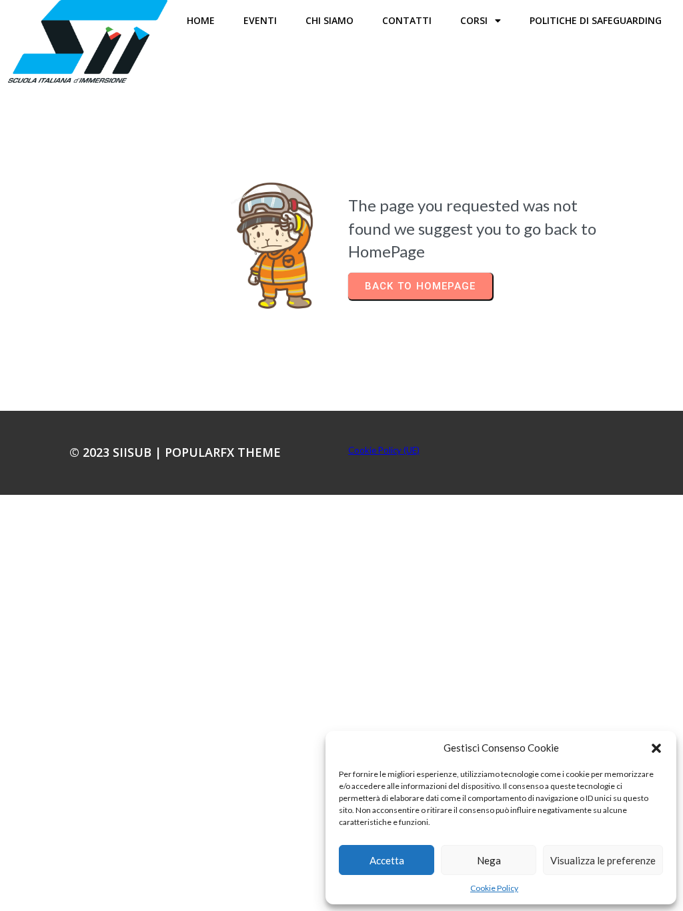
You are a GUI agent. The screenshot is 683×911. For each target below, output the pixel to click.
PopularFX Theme (223, 452)
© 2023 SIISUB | (117, 452)
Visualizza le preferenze (603, 860)
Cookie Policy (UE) (384, 450)
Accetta (387, 860)
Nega (489, 860)
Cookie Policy (494, 888)
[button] (656, 748)
